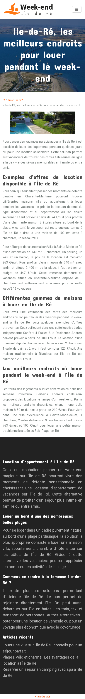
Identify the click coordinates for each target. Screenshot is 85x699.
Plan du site (43, 696)
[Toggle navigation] (77, 9)
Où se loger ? (15, 100)
